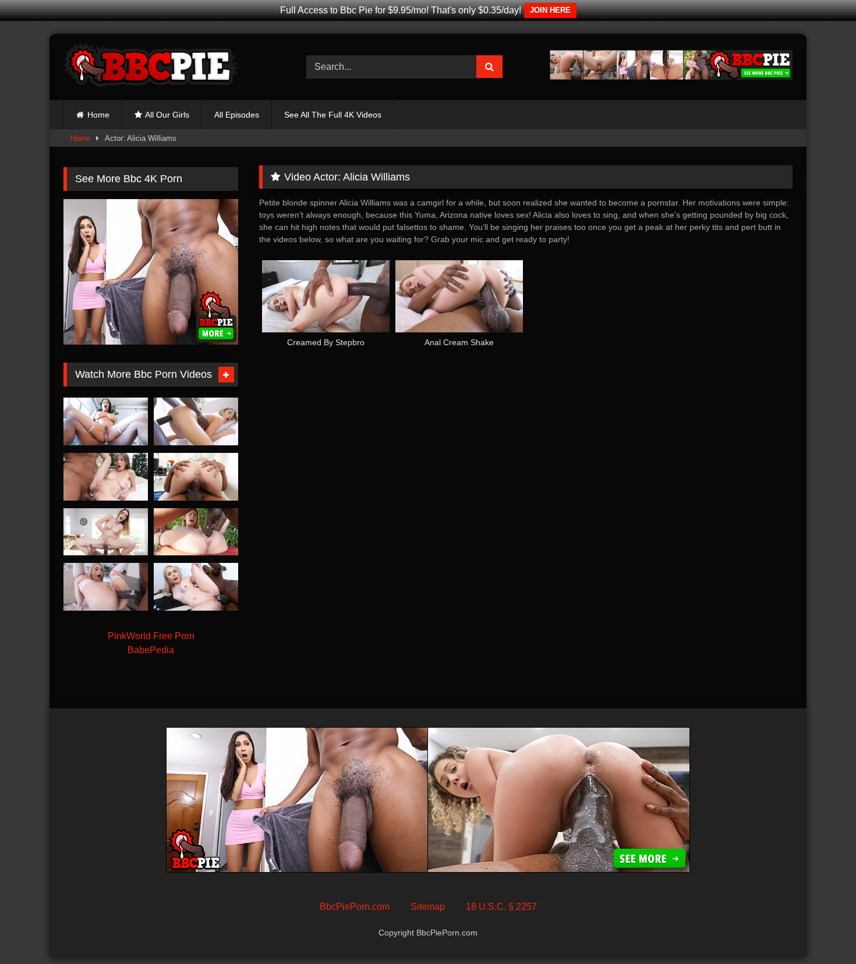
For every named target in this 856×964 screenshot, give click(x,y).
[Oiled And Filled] (196, 477)
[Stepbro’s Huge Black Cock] (196, 532)
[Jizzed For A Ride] (196, 421)
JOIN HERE (550, 10)
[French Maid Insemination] (105, 421)
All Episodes (236, 114)
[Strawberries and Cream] (105, 587)
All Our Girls (167, 114)
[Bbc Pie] (150, 67)
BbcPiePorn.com (355, 907)
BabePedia (151, 650)
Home (98, 114)
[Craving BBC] (196, 587)
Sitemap (428, 907)
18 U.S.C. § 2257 (501, 907)
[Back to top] (820, 929)
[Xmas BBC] (105, 477)
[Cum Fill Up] (105, 532)
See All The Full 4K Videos (332, 114)
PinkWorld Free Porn (151, 636)
